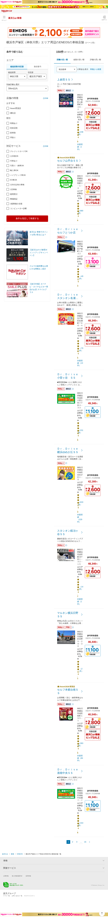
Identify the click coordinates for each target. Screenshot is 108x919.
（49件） (81, 277)
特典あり (14, 123)
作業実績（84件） (80, 758)
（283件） (80, 744)
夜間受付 (14, 194)
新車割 (13, 133)
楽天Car (5, 854)
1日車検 (13, 189)
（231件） (80, 431)
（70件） (81, 349)
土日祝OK (14, 156)
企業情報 (6, 876)
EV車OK (13, 180)
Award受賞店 (15, 108)
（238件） (80, 133)
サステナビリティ (29, 896)
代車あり (14, 161)
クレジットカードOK (19, 151)
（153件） (80, 824)
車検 (12, 854)
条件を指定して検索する (27, 218)
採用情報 (28, 876)
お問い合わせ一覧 (17, 896)
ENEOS (20, 854)
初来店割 (14, 128)
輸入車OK (14, 170)
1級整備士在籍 (16, 204)
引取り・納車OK (17, 166)
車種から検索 (95, 69)
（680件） (80, 212)
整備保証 (14, 199)
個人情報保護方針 (17, 876)
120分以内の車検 (17, 185)
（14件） (81, 588)
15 (85, 842)
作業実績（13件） (80, 363)
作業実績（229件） (80, 518)
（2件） (81, 670)
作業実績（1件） (80, 146)
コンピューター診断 (18, 208)
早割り (13, 137)
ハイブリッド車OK (18, 175)
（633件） (80, 503)
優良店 (13, 113)
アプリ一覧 (6, 896)
